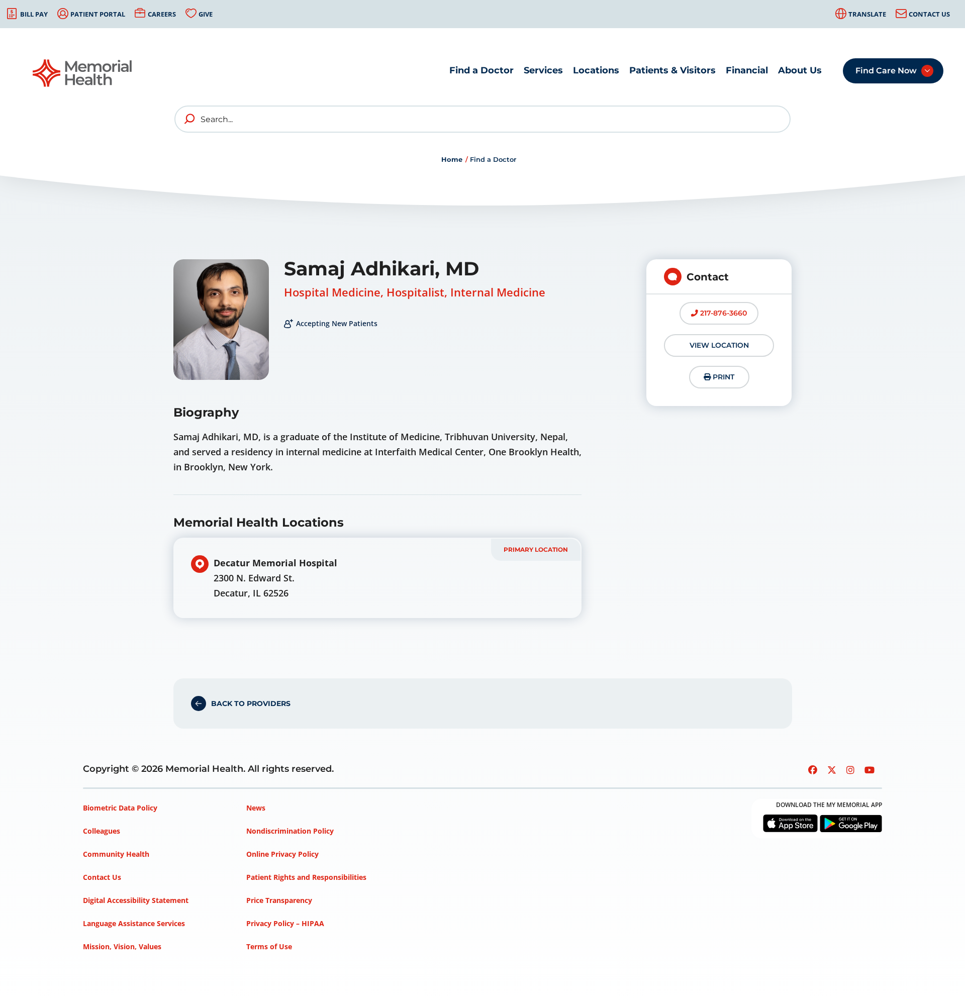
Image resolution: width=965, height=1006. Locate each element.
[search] (190, 119)
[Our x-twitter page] (831, 770)
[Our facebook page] (812, 770)
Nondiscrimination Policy (290, 831)
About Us (800, 70)
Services (543, 70)
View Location (719, 345)
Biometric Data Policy (120, 808)
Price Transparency (279, 900)
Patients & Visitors (672, 70)
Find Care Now (886, 70)
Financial (747, 70)
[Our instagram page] (850, 770)
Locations (596, 70)
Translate (867, 14)
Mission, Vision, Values (122, 946)
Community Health (116, 854)
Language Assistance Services (134, 923)
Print (722, 376)
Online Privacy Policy (282, 854)
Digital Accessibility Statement (135, 900)
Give (206, 14)
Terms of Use (269, 946)
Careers (162, 14)
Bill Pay (34, 14)
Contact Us (929, 14)
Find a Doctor (481, 70)
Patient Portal (97, 14)
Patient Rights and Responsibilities (306, 877)
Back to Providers (251, 703)
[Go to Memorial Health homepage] (83, 73)
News (255, 808)
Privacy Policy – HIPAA (285, 923)
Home (451, 159)
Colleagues (101, 831)
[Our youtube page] (869, 770)
